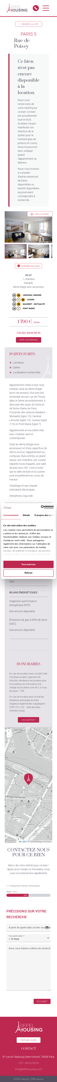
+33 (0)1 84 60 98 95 (28, 332)
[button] (16, 251)
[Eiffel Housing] (16, 8)
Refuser (29, 573)
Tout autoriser (28, 564)
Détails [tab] (26, 515)
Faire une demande (29, 340)
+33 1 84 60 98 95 (28, 1062)
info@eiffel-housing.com (28, 1069)
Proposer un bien (28, 1040)
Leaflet (24, 842)
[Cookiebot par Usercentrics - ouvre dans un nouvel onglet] (41, 507)
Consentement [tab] (10, 515)
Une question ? (28, 720)
